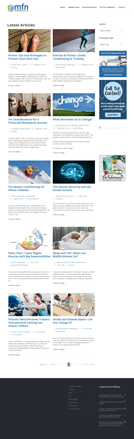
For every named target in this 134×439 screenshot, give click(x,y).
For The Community (107, 7)
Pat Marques (59, 199)
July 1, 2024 (61, 265)
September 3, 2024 (63, 128)
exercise (58, 65)
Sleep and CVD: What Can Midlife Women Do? (69, 254)
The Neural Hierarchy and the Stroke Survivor (72, 188)
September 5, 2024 (41, 129)
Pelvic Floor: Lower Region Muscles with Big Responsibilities (29, 254)
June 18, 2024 (40, 332)
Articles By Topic (106, 38)
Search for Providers (75, 386)
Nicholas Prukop (60, 67)
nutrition (24, 65)
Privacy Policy (73, 406)
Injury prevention (30, 196)
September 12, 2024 (39, 65)
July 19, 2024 (34, 262)
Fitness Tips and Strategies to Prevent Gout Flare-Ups (27, 56)
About (62, 7)
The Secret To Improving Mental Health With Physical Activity (110, 416)
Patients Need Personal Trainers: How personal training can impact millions (29, 322)
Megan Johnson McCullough (19, 265)
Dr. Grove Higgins (16, 335)
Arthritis (14, 65)
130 (84, 364)
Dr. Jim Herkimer (60, 331)
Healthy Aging (71, 65)
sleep (72, 262)
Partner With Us (74, 402)
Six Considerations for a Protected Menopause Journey (27, 120)
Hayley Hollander (78, 128)
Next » (92, 364)
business (14, 332)
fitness (19, 65)
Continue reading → (15, 85)
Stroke (71, 196)
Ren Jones (14, 131)
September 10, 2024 (87, 65)
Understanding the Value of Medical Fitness (112, 403)
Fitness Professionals (62, 125)
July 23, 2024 (83, 196)
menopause (15, 129)
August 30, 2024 (18, 199)
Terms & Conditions (75, 409)
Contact (121, 7)
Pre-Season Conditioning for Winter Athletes (26, 188)
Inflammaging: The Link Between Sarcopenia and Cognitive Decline (111, 396)
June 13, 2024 (88, 329)
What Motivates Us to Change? (73, 119)
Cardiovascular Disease (63, 262)
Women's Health (25, 129)
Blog (70, 393)
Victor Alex (14, 67)
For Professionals (89, 7)
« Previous (52, 364)
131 (88, 364)
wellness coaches (84, 125)
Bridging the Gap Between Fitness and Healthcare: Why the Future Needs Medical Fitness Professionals (112, 423)
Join (70, 396)
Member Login (73, 7)
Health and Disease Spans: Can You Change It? (72, 320)
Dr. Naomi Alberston (33, 199)
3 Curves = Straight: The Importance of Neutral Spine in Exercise (113, 409)
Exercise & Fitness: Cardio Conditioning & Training (69, 56)
